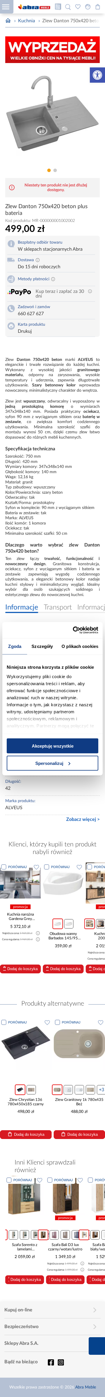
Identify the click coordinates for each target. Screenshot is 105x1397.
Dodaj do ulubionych (36, 867)
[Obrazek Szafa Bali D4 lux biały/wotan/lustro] (69, 1195)
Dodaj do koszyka (22, 969)
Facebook (50, 1362)
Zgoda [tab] (14, 646)
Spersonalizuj (49, 763)
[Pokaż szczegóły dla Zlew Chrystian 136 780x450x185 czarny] (26, 1044)
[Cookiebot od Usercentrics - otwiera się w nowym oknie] (74, 630)
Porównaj (17, 867)
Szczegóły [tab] (42, 646)
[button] (97, 75)
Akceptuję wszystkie (53, 746)
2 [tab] (55, 170)
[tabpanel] (52, 116)
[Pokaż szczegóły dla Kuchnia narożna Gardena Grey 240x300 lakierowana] (20, 883)
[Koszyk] (97, 7)
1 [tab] (49, 170)
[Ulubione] (78, 7)
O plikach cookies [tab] (80, 646)
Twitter (60, 1362)
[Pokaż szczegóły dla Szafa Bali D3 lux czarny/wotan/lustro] (28, 1195)
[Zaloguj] (88, 7)
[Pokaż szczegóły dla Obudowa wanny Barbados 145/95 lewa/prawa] (63, 883)
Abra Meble (85, 1387)
